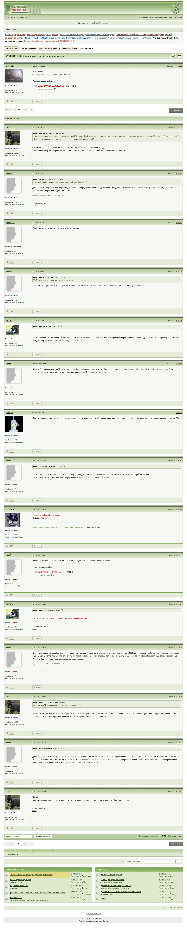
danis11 (9, 127)
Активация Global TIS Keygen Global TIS (116, 886)
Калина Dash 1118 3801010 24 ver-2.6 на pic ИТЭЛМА (121, 892)
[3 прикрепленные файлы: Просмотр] (10, 886)
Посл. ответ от (76, 876)
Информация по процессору (112, 875)
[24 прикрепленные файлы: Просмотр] (101, 886)
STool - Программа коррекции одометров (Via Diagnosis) (32, 875)
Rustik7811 (10, 223)
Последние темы (146, 17)
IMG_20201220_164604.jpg (49, 572)
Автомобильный (28, 48)
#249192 (179, 66)
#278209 (179, 127)
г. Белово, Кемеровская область (112, 880)
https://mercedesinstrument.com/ (46, 515)
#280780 (179, 460)
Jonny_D (9, 413)
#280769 (179, 413)
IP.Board (90, 919)
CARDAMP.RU (22, 17)
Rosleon (9, 174)
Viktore (84, 882)
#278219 (179, 223)
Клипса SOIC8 (16, 898)
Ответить (176, 110)
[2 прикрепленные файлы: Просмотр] (101, 892)
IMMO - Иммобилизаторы (49, 48)
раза (23, 155)
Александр (86, 894)
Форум (84, 919)
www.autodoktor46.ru (94, 527)
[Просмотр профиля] (14, 76)
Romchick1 (86, 876)
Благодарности (161, 17)
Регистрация (103, 23)
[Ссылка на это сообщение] (173, 56)
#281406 (179, 647)
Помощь (178, 17)
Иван (172, 882)
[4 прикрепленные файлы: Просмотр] (10, 880)
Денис (84, 888)
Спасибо (37, 101)
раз (22, 92)
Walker (172, 900)
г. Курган (104, 898)
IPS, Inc (102, 919)
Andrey (173, 894)
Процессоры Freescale (19, 886)
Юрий (8, 364)
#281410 (179, 791)
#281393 (179, 604)
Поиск (171, 17)
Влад (172, 888)
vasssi (172, 876)
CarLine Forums (11, 48)
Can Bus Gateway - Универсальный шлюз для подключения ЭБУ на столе (38, 892)
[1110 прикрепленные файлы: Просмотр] (10, 875)
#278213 (179, 173)
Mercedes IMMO (70, 48)
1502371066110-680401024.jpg (51, 86)
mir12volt (10, 509)
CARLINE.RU (10, 17)
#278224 (179, 271)
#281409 (179, 742)
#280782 (179, 509)
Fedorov (85, 900)
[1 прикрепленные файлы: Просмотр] (10, 898)
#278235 (179, 320)
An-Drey (9, 321)
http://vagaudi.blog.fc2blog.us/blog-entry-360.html (66, 618)
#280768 (179, 364)
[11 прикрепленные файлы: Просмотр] (10, 892)
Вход (96, 23)
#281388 (179, 555)
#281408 (179, 696)
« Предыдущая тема (145, 836)
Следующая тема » (175, 836)
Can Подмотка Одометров (21, 880)
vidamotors (10, 66)
